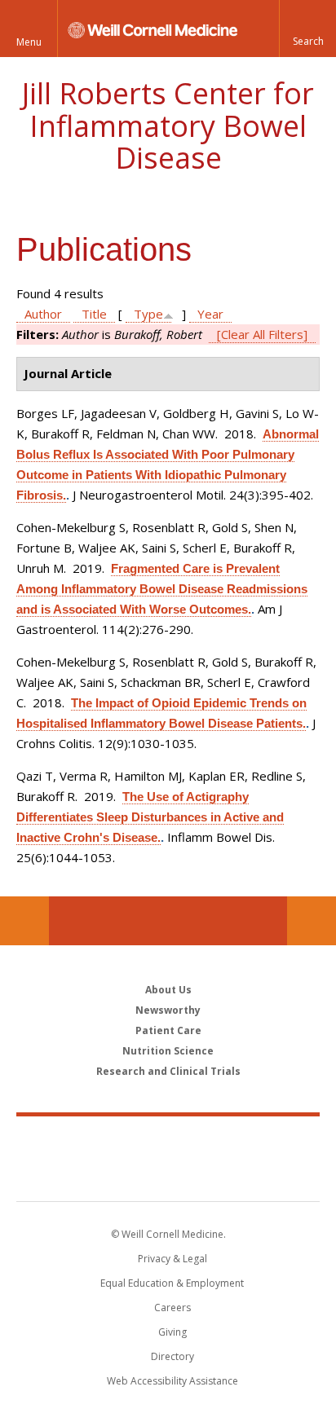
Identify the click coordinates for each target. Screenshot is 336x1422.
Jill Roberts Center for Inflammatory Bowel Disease (168, 125)
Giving (172, 1332)
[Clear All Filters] (262, 334)
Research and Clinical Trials (168, 1071)
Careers (172, 1307)
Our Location (24, 920)
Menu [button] (29, 42)
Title (94, 314)
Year (210, 314)
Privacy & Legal (172, 1259)
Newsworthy (168, 1010)
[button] (307, 28)
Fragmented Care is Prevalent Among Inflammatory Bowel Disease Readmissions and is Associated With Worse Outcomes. (161, 588)
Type (148, 314)
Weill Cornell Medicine (168, 1141)
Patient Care (168, 1030)
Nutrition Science (168, 1051)
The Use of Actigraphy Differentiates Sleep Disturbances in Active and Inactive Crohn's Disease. (150, 817)
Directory (172, 1356)
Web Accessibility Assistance (172, 1381)
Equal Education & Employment (172, 1283)
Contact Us (311, 920)
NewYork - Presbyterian (168, 1175)
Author (43, 314)
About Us (168, 990)
